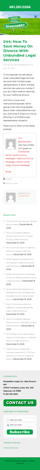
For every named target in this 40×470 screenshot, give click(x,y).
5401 (20, 148)
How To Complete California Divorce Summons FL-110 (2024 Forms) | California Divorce (19, 236)
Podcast (9, 179)
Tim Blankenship (22, 65)
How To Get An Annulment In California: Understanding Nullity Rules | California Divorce (19, 307)
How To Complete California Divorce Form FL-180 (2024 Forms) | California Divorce (21, 322)
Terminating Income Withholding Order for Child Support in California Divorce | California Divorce (21, 337)
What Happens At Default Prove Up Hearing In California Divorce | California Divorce (20, 262)
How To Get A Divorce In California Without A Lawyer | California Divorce (20, 251)
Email (8, 172)
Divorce (8, 183)
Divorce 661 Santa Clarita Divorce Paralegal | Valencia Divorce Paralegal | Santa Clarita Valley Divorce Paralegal (19, 158)
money (15, 183)
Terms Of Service (10, 448)
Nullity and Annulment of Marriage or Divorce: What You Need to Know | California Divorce (21, 277)
